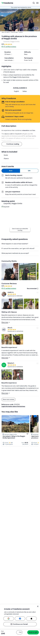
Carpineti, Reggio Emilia (11, 41)
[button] (19, 632)
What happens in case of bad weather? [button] (14, 244)
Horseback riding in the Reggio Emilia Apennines (14, 437)
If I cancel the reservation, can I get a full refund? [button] (17, 248)
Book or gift (33, 632)
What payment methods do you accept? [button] (15, 253)
